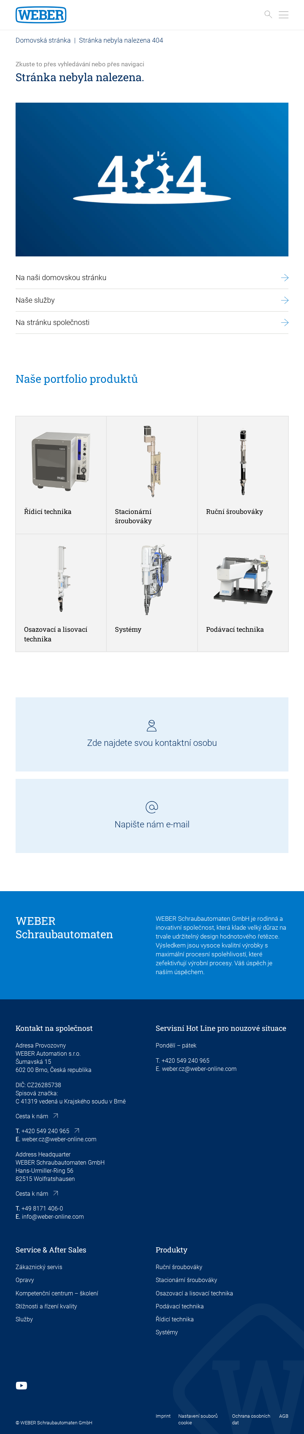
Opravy (25, 1280)
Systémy (167, 1332)
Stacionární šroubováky (186, 1280)
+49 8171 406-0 (42, 1208)
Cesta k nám (32, 1116)
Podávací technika (180, 1306)
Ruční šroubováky (179, 1267)
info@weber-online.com (53, 1216)
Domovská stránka (43, 40)
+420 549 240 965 (45, 1131)
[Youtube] (21, 1385)
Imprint (163, 1416)
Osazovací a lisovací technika (194, 1293)
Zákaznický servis (39, 1267)
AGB (283, 1416)
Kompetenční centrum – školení (57, 1293)
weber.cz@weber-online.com (59, 1139)
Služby (24, 1319)
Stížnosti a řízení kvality (46, 1306)
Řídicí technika (175, 1319)
